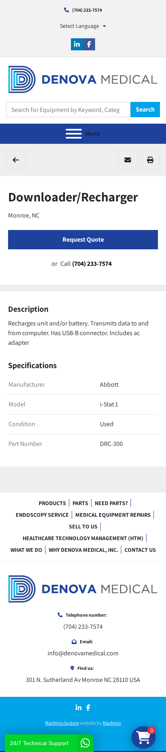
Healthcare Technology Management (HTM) (83, 538)
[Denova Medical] (83, 588)
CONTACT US (140, 549)
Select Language (79, 25)
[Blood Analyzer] (15, 160)
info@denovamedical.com (83, 653)
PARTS (80, 503)
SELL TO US (83, 526)
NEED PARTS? (111, 503)
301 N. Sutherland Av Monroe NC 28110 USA (83, 679)
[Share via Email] (127, 160)
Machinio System (62, 723)
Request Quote (83, 239)
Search (145, 109)
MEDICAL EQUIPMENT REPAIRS (113, 514)
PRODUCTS (52, 503)
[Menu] (74, 134)
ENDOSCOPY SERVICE (42, 514)
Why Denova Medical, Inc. (83, 549)
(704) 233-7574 (87, 10)
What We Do (26, 549)
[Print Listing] (150, 160)
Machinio (112, 723)
